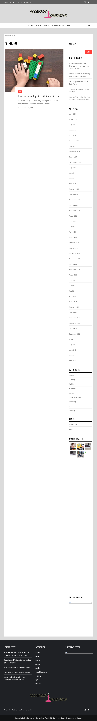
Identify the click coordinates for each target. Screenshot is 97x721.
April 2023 (72, 232)
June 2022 (72, 286)
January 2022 (73, 312)
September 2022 (74, 270)
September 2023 (74, 211)
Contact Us (27, 2)
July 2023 (72, 221)
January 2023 (73, 248)
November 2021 (74, 323)
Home (20, 2)
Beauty (71, 375)
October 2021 (73, 329)
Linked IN (29, 710)
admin (22, 108)
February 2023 (74, 243)
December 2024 (74, 152)
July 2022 (72, 280)
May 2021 (72, 355)
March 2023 (73, 237)
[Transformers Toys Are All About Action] (34, 70)
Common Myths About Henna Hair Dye (79, 90)
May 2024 (72, 178)
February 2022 (74, 307)
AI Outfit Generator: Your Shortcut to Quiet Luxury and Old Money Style (79, 66)
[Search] (89, 25)
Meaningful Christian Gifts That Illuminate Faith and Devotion (79, 98)
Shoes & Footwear (58, 25)
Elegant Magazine (67, 718)
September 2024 (74, 162)
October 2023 (73, 205)
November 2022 (74, 259)
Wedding (72, 411)
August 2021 (73, 339)
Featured (72, 389)
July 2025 (72, 125)
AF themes (78, 718)
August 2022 (73, 275)
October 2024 (73, 157)
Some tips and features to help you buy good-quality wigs (79, 75)
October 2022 (73, 264)
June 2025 (72, 130)
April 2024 (72, 184)
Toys (68, 25)
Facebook (7, 710)
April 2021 (72, 361)
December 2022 (74, 253)
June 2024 (72, 173)
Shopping (30, 25)
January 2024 (73, 194)
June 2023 (72, 227)
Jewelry (46, 25)
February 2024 (74, 189)
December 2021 (74, 318)
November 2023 (74, 200)
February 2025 (74, 141)
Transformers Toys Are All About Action (39, 96)
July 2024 (72, 168)
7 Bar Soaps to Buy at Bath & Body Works (78, 83)
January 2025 (73, 146)
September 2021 (74, 334)
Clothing (72, 380)
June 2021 (72, 350)
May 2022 (72, 291)
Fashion (38, 25)
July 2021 (72, 345)
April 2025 (72, 135)
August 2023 (73, 216)
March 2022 (73, 302)
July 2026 (72, 114)
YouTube (21, 710)
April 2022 (72, 296)
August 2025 (73, 119)
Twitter (14, 710)
